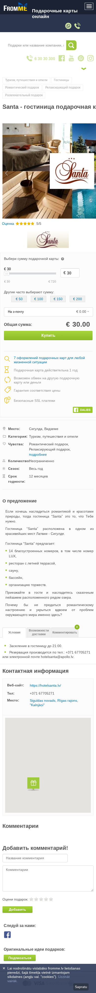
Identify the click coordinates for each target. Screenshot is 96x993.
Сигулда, (36, 429)
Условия (14, 632)
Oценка (8, 224)
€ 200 (77, 299)
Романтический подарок (22, 87)
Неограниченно (41, 461)
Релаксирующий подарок (62, 87)
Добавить (17, 909)
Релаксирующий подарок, (50, 449)
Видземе (51, 429)
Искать (71, 45)
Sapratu (81, 987)
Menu (89, 6)
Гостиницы (61, 80)
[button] (33, 784)
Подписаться (19, 958)
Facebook (11, 934)
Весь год (36, 469)
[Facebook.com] (83, 409)
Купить (48, 335)
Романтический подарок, (49, 444)
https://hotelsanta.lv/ (45, 685)
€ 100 (38, 299)
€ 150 (58, 299)
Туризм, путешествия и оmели (26, 80)
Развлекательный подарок (24, 95)
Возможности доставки (39, 632)
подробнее (38, 454)
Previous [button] (4, 171)
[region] (48, 765)
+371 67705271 (42, 693)
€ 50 (19, 299)
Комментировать (65, 631)
